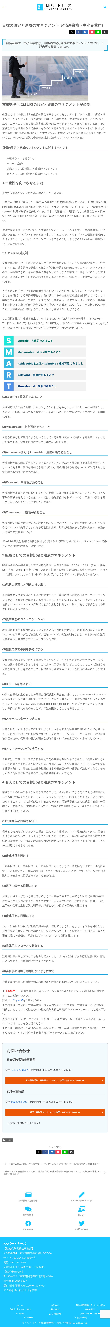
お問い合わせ (55, 1313)
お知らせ (9, 1140)
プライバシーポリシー (90, 1313)
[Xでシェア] (72, 32)
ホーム (20, 1305)
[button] (105, 32)
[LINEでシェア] (98, 32)
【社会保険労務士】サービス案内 (90, 1305)
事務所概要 (90, 1309)
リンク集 (20, 1313)
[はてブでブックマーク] (85, 32)
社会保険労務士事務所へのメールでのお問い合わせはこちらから (55, 1080)
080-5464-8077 (20, 1101)
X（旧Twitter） (81, 1318)
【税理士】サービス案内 (20, 1309)
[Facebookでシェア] (79, 32)
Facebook (28, 1318)
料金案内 (55, 1309)
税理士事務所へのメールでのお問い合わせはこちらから (55, 1112)
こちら (16, 1000)
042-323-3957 (20, 1069)
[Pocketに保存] (92, 32)
